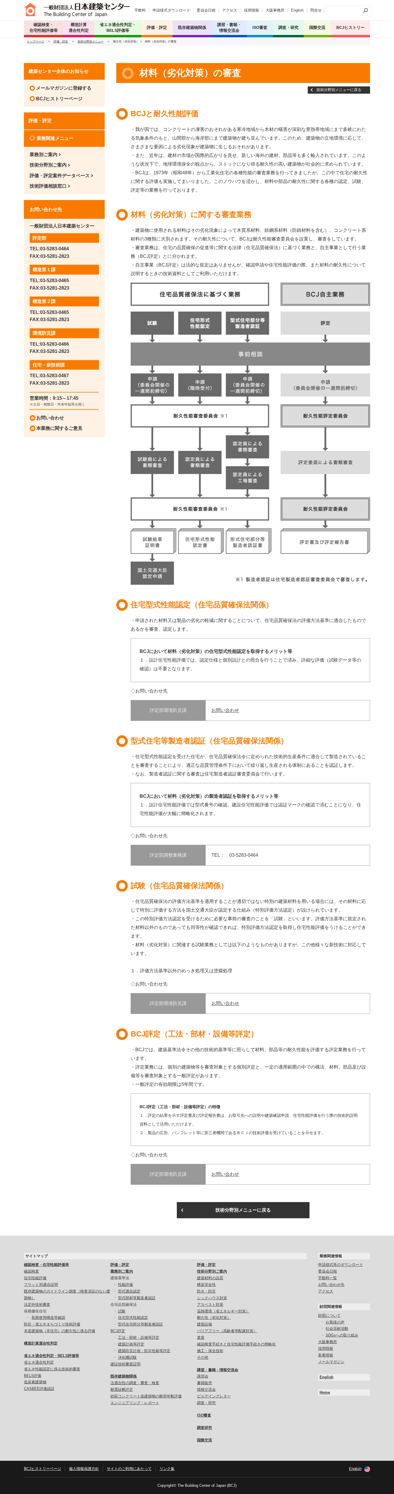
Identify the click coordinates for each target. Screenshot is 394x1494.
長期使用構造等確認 (48, 1317)
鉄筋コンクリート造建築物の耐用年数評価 (146, 1396)
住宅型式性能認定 (133, 1317)
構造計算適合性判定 (41, 1343)
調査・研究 (288, 27)
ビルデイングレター (214, 1396)
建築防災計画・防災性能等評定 (144, 1351)
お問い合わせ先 (331, 1284)
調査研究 (204, 1427)
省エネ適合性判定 (39, 1362)
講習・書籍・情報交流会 (217, 1370)
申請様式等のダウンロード (340, 1264)
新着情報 (325, 1355)
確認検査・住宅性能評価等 (46, 1264)
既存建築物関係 (123, 1376)
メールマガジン (331, 1362)
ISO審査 (204, 1415)
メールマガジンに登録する (63, 88)
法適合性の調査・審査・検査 (134, 1383)
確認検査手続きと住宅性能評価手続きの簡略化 (236, 1344)
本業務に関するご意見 (59, 428)
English (297, 10)
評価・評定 (61, 41)
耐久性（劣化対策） (214, 1317)
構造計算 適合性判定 (79, 27)
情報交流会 (206, 1389)
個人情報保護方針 (84, 1469)
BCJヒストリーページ (59, 98)
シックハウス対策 (212, 1298)
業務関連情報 (331, 1256)
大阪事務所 (275, 10)
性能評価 (125, 1284)
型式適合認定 (129, 1291)
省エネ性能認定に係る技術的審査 (52, 1369)
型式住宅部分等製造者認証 (140, 1324)
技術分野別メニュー (91, 41)
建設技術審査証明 (125, 1364)
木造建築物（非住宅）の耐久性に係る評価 (59, 1331)
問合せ (316, 10)
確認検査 (31, 1271)
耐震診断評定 (121, 1389)
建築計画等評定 (131, 1344)
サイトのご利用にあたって (129, 1469)
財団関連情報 (331, 1306)
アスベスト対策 (210, 1304)
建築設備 (204, 1324)
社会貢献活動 (337, 1328)
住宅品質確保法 (123, 1304)
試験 (121, 1311)
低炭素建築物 (35, 1382)
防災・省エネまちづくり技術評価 (52, 1324)
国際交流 (317, 27)
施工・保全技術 (210, 1351)
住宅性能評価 (35, 1278)
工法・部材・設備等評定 (138, 1337)
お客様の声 (335, 1322)
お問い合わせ (225, 710)
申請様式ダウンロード (171, 10)
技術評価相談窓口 (48, 186)
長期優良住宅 (35, 1311)
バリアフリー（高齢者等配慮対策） (227, 1331)
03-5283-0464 (54, 248)
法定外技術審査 (37, 1304)
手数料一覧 (327, 1278)
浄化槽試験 (127, 1357)
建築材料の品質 (210, 1278)
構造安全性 (206, 1284)
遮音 (200, 1337)
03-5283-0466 (54, 344)
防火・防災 (206, 1291)
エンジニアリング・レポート (134, 1403)
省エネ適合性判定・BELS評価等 (51, 1356)
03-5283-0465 (54, 280)
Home (325, 1392)
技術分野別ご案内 (48, 164)
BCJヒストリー (350, 27)
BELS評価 (32, 1375)
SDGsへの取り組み (342, 1335)
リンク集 (167, 1469)
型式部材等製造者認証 (136, 1298)
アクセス (229, 10)
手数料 (140, 10)
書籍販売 (204, 1383)
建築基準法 (119, 1278)
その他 (202, 1357)
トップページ (35, 41)
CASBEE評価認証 (39, 1388)
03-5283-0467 (54, 375)
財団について (329, 1315)
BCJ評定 (117, 1331)
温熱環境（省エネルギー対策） (223, 1311)
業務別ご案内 (43, 154)
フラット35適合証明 (41, 1284)
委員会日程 (206, 10)
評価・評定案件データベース (60, 175)
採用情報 (251, 10)
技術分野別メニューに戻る (338, 90)
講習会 (202, 1376)
